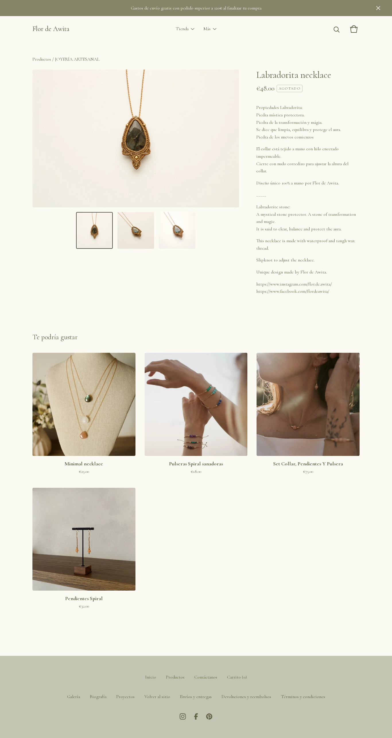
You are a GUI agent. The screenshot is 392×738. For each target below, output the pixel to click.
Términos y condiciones (303, 697)
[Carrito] (354, 29)
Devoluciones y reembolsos (246, 697)
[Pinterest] (209, 716)
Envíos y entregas (196, 697)
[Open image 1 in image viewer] (135, 138)
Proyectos (125, 697)
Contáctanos (205, 677)
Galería (73, 697)
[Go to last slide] (40, 138)
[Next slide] (231, 138)
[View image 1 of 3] (94, 230)
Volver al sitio (157, 697)
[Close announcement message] (378, 8)
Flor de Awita (50, 29)
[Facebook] (196, 716)
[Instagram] (182, 716)
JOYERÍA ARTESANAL (77, 59)
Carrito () (237, 677)
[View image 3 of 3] (177, 230)
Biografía (98, 697)
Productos (41, 59)
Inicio (150, 677)
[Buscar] (336, 29)
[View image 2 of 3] (135, 230)
